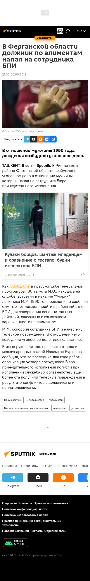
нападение (59, 408)
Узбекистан (56, 399)
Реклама (37, 531)
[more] (82, 274)
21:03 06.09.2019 (14, 74)
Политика (29, 466)
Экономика (67, 466)
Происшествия (13, 399)
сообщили (20, 286)
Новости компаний (15, 531)
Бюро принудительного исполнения (26, 408)
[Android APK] (15, 543)
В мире (47, 466)
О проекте (9, 503)
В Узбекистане (35, 399)
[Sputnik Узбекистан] (13, 33)
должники (77, 408)
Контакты (25, 503)
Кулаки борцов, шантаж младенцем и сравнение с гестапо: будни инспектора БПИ (44, 259)
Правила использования (51, 503)
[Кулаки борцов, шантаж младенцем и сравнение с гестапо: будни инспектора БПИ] (45, 221)
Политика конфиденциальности (24, 509)
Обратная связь (55, 531)
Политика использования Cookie (25, 515)
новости (9, 466)
